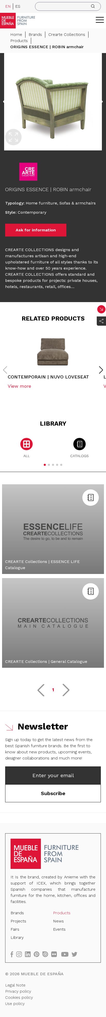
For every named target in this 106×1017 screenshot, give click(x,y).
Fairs (15, 929)
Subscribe (53, 793)
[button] (100, 20)
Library (17, 937)
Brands (35, 34)
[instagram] (20, 954)
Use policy (15, 1003)
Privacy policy (18, 991)
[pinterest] (38, 954)
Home (16, 34)
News (58, 921)
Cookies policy (19, 997)
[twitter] (76, 954)
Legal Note (15, 985)
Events (59, 929)
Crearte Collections (66, 34)
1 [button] (53, 689)
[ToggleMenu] (100, 20)
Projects (18, 921)
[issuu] (46, 954)
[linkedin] (29, 954)
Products (19, 40)
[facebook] (13, 954)
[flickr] (55, 954)
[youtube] (66, 954)
